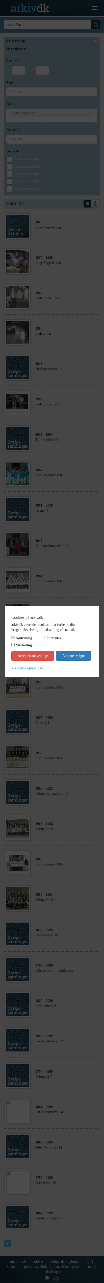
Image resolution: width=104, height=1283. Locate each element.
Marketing (24, 645)
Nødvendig (24, 638)
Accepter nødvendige (33, 656)
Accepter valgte (73, 656)
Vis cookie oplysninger (27, 668)
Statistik (54, 638)
